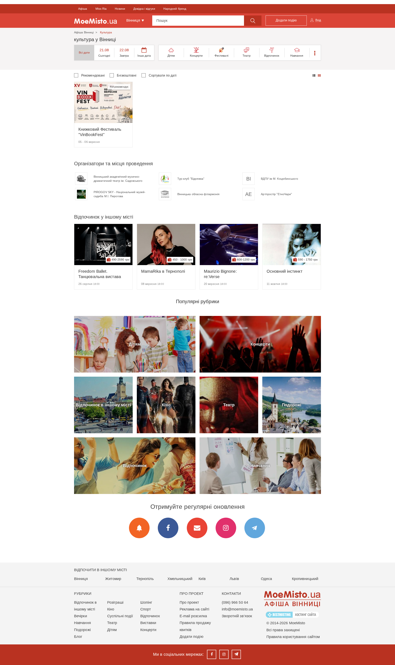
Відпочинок (271, 55)
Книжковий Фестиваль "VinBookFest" (99, 132)
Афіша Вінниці (84, 32)
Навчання (296, 55)
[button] (315, 52)
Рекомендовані (93, 75)
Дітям (171, 55)
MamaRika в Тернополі (163, 271)
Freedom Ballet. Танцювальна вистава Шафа (99, 274)
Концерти (196, 55)
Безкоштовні (126, 75)
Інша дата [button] (144, 55)
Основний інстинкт (284, 271)
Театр (247, 55)
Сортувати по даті (163, 75)
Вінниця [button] (133, 20)
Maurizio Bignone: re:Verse (220, 274)
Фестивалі (221, 55)
